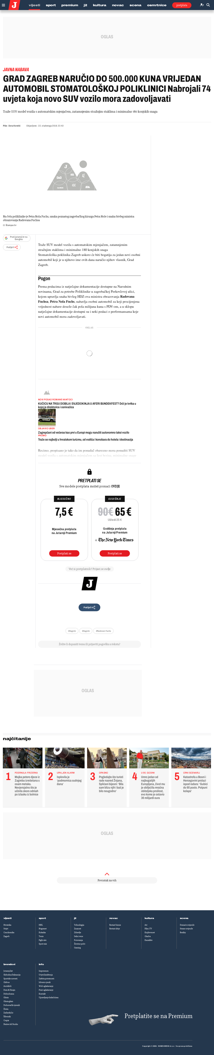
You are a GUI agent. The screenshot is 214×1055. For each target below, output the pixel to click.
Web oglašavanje (46, 986)
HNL (41, 925)
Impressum (43, 971)
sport (42, 918)
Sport (51, 5)
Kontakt (42, 993)
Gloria (6, 997)
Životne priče (79, 944)
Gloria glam (8, 1001)
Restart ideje (114, 928)
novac (113, 918)
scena (184, 918)
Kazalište (148, 940)
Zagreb (7, 936)
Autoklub (8, 986)
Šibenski (7, 1016)
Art (146, 925)
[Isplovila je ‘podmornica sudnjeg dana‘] (65, 759)
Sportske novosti (10, 978)
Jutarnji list (8, 971)
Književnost (150, 932)
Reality (183, 932)
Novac (118, 5)
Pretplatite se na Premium (158, 1016)
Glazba (148, 936)
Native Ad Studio (11, 1024)
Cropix (6, 1020)
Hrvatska (7, 925)
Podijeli (10, 247)
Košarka (42, 932)
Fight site (42, 940)
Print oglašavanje (46, 990)
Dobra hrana (9, 993)
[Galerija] (72, 174)
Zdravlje (77, 932)
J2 (85, 5)
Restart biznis (115, 925)
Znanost (77, 928)
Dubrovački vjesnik (12, 1005)
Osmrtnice (157, 5)
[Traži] (208, 5)
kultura (149, 918)
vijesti (8, 918)
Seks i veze (78, 936)
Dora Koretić (15, 126)
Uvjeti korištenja (46, 974)
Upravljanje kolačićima (48, 997)
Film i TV (148, 928)
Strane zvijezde (186, 928)
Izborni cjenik (44, 982)
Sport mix (43, 944)
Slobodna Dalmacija (12, 974)
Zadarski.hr (8, 1012)
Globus (7, 982)
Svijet (6, 928)
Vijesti (34, 5)
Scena (135, 5)
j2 (75, 918)
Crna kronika (9, 932)
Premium (69, 5)
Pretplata (181, 5)
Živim (6, 1009)
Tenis (41, 936)
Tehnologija (79, 925)
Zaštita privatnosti (46, 978)
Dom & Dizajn (9, 990)
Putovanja (78, 940)
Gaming (77, 947)
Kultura (99, 5)
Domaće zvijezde (187, 925)
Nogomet (43, 928)
